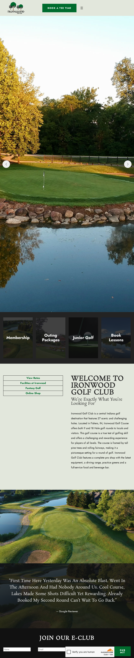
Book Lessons (116, 337)
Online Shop (33, 393)
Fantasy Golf (33, 388)
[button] (6, 164)
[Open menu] (82, 8)
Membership (18, 337)
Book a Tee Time (59, 8)
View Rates (33, 378)
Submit (122, 651)
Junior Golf (83, 337)
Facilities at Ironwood (33, 383)
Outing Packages (50, 337)
